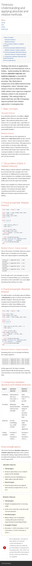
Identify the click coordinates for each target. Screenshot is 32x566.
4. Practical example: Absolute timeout (14, 52)
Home (3, 23)
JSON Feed (4, 29)
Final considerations (9, 60)
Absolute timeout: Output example (15, 54)
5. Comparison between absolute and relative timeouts (14, 57)
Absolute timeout (10, 40)
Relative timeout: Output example (15, 50)
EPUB (3, 27)
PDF (2, 25)
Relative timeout (10, 42)
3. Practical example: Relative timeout (14, 48)
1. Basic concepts (8, 37)
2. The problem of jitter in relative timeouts (13, 45)
